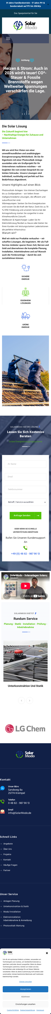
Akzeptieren (25, 989)
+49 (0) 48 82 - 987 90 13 (25, 554)
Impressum (40, 1010)
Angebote (8, 844)
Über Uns (7, 849)
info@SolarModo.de (19, 813)
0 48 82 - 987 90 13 (19, 803)
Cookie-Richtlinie (13, 1010)
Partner (6, 870)
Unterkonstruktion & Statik (16, 906)
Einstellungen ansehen (25, 1004)
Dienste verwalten (25, 981)
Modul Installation (12, 912)
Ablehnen (25, 996)
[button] (47, 953)
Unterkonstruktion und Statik (25, 686)
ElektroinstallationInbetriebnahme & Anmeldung (17, 919)
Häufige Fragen (10, 865)
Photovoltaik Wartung (13, 925)
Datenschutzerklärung (27, 1010)
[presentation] (21, 700)
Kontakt (7, 859)
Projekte (7, 854)
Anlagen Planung (11, 901)
